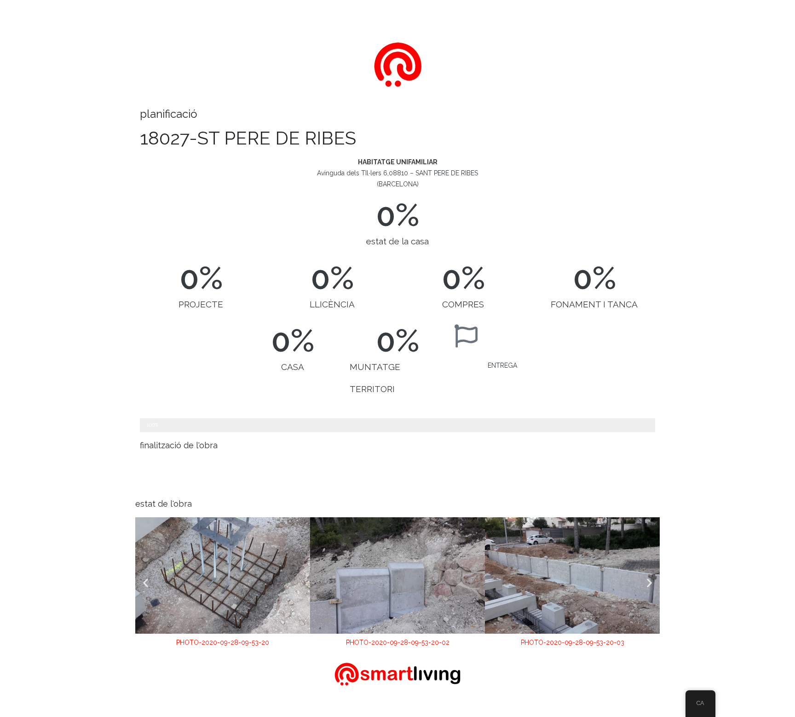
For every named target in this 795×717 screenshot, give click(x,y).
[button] (145, 583)
